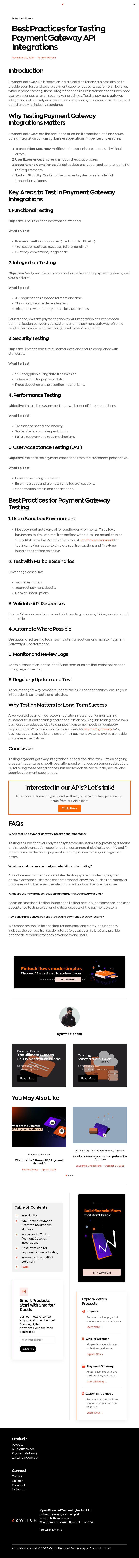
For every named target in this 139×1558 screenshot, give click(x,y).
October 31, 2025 (114, 1165)
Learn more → (95, 1326)
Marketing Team (30, 1069)
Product (120, 1150)
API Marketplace (23, 1449)
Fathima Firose (30, 1169)
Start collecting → (97, 1381)
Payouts (17, 1444)
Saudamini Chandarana (94, 1069)
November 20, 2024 (23, 57)
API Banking (82, 1150)
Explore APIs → (95, 1354)
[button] (66, 1175)
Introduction (29, 1215)
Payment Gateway (25, 1453)
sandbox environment (96, 540)
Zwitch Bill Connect (25, 1457)
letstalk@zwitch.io (51, 1530)
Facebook (19, 1485)
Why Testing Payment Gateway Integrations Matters (36, 1225)
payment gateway (98, 729)
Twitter (17, 1476)
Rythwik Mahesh (47, 57)
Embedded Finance (22, 18)
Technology (84, 1055)
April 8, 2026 (49, 1169)
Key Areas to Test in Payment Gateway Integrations (35, 1238)
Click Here (69, 808)
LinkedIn (17, 1481)
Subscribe (28, 1348)
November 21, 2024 (89, 1065)
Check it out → (95, 1412)
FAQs (25, 1267)
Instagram (19, 1489)
